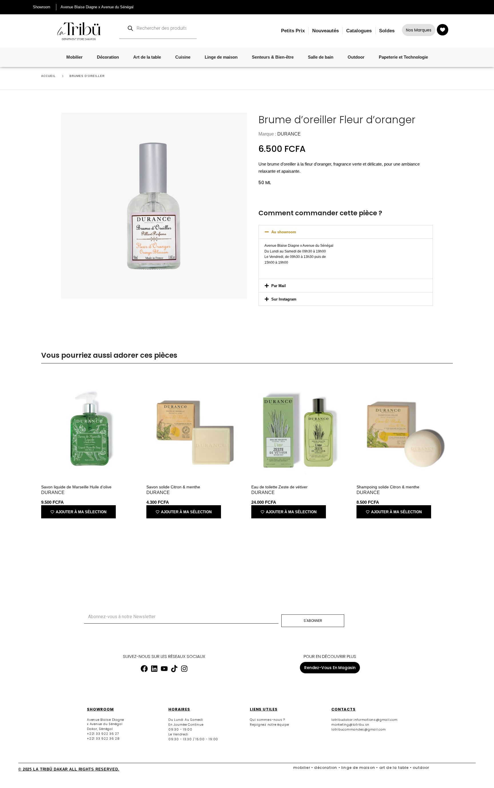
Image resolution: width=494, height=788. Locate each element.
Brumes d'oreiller (87, 75)
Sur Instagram (283, 299)
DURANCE (289, 134)
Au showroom (283, 232)
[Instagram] (184, 668)
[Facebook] (144, 668)
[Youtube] (164, 668)
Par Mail (278, 286)
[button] (346, 231)
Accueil (48, 75)
